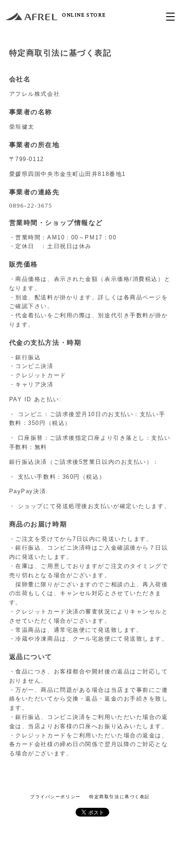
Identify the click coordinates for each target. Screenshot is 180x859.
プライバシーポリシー (55, 796)
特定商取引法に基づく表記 (119, 796)
